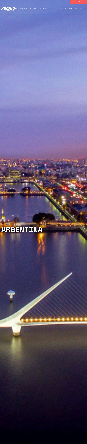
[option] (43, 222)
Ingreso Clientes (78, 2)
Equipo (33, 9)
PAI (76, 9)
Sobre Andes (12, 9)
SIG (70, 9)
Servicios (24, 9)
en (84, 9)
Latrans (42, 9)
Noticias (51, 9)
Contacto (62, 9)
